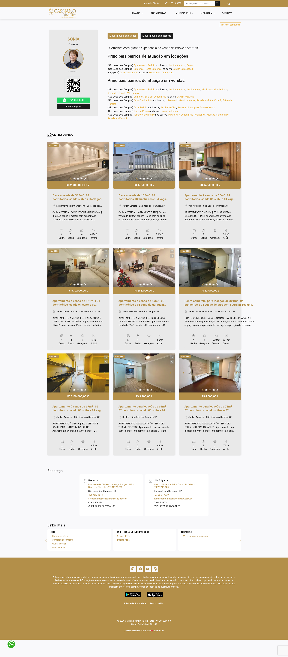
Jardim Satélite (168, 107)
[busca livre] (217, 3)
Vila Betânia (133, 93)
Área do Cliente (151, 3)
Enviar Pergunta (73, 106)
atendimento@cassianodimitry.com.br (107, 498)
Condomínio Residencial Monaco (198, 114)
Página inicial (123, 539)
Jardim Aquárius (177, 65)
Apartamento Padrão (144, 65)
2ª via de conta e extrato (195, 536)
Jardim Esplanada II (183, 69)
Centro (190, 65)
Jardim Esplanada (117, 93)
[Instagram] (133, 569)
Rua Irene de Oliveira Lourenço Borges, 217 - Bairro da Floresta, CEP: (111, 485)
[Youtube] (148, 569)
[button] (228, 3)
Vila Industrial (209, 89)
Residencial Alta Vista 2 (161, 72)
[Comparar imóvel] (106, 150)
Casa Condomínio (129, 72)
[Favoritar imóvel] (106, 146)
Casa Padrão (140, 107)
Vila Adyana (193, 107)
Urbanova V (174, 114)
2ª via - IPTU (123, 536)
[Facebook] (140, 569)
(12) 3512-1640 (95, 494)
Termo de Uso (157, 603)
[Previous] (51, 161)
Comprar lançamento (63, 539)
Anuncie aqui (58, 547)
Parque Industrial (169, 111)
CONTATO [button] (227, 13)
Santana (181, 107)
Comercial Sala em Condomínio (150, 96)
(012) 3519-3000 (173, 3)
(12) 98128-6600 (76, 100)
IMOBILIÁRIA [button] (206, 13)
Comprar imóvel (60, 536)
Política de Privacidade (135, 603)
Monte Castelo (207, 107)
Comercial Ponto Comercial (148, 69)
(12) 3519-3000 (161, 494)
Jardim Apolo (194, 89)
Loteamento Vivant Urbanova (180, 100)
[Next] (104, 161)
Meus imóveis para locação (156, 35)
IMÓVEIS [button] (136, 13)
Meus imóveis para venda (122, 35)
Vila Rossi (222, 89)
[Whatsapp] (155, 569)
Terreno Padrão (142, 111)
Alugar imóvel (59, 543)
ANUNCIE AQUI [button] (183, 13)
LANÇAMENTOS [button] (158, 13)
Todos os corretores (230, 25)
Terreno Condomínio (144, 114)
